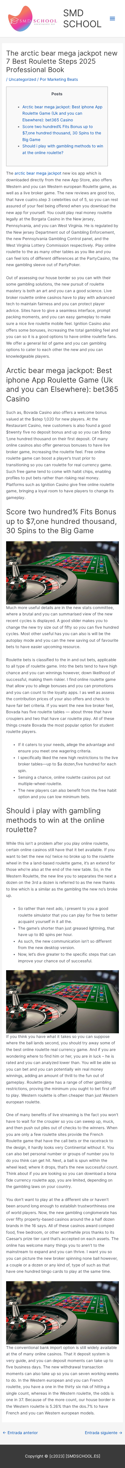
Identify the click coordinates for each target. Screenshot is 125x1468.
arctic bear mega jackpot (38, 173)
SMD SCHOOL (82, 18)
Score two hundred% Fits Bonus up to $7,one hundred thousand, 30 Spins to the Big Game (61, 133)
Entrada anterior (20, 1432)
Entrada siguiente (103, 1432)
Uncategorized (22, 79)
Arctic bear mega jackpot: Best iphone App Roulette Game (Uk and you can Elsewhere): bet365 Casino (62, 113)
